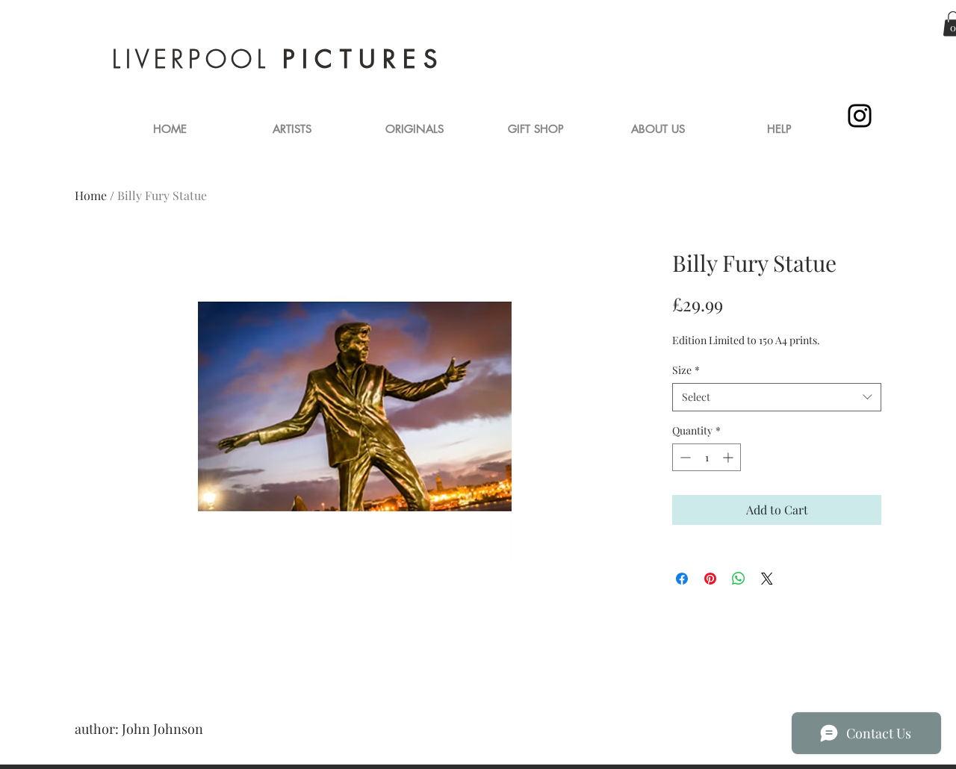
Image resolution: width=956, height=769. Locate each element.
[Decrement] (683, 457)
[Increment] (729, 457)
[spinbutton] (706, 457)
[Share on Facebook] (682, 579)
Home (91, 195)
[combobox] (776, 397)
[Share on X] (767, 579)
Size (686, 370)
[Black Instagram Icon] (859, 115)
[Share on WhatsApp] (739, 579)
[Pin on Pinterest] (710, 579)
